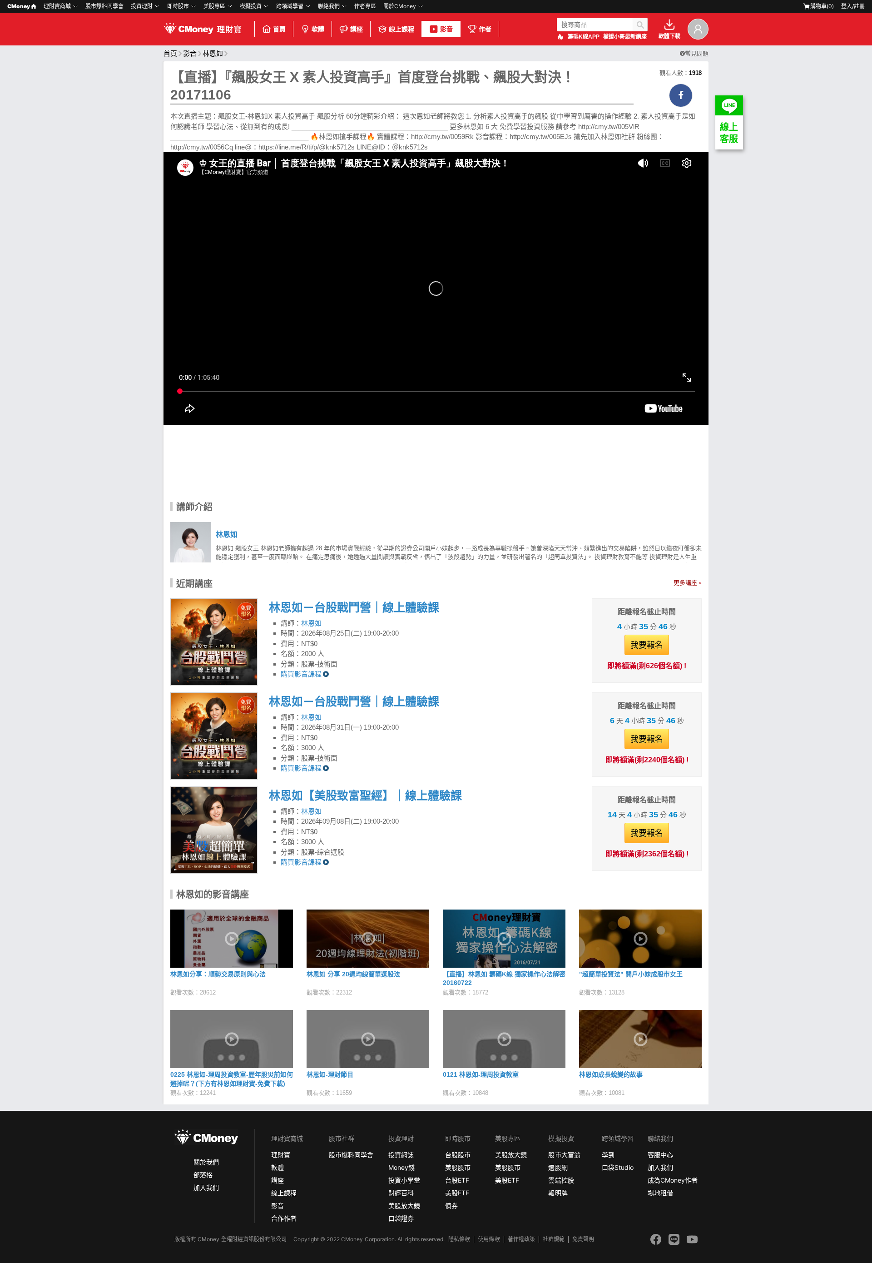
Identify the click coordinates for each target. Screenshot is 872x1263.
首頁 (279, 29)
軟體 (318, 29)
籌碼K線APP (584, 37)
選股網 (557, 1167)
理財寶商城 (57, 6)
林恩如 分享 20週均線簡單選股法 (353, 974)
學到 (608, 1155)
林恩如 (213, 53)
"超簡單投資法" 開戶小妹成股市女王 (631, 974)
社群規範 (554, 1239)
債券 (451, 1205)
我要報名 (646, 645)
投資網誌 (401, 1155)
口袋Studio (618, 1167)
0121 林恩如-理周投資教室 (481, 1074)
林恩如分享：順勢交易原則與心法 (218, 974)
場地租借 (660, 1193)
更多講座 (685, 583)
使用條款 (489, 1239)
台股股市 (458, 1155)
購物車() (822, 6)
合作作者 (284, 1218)
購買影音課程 (301, 674)
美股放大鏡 (404, 1205)
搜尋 (640, 24)
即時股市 (178, 6)
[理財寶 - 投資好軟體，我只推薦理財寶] (203, 29)
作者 (485, 29)
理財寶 (280, 1155)
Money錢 (401, 1167)
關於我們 (206, 1162)
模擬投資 (251, 6)
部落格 (203, 1174)
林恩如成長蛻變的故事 (611, 1074)
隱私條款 (459, 1239)
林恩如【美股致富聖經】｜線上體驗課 (365, 795)
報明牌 (557, 1193)
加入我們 (206, 1187)
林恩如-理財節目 (330, 1074)
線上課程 (401, 29)
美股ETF (457, 1193)
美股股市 (458, 1167)
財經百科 (401, 1193)
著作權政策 (521, 1239)
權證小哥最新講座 (625, 37)
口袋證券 (401, 1218)
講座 (356, 29)
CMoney (18, 6)
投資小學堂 (404, 1180)
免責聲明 (583, 1239)
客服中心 (660, 1155)
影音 (446, 29)
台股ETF (457, 1180)
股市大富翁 (564, 1155)
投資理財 (142, 6)
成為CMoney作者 (673, 1180)
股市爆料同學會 (104, 6)
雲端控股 (561, 1180)
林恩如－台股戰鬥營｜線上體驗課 (354, 607)
